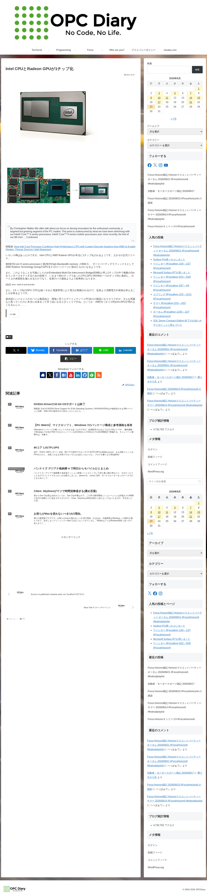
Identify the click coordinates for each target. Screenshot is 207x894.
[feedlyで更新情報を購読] (92, 375)
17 (159, 102)
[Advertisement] (71, 560)
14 (190, 97)
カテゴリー (153, 140)
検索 (149, 63)
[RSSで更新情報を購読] (99, 375)
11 (167, 97)
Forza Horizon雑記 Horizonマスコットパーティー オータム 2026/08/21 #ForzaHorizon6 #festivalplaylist (174, 179)
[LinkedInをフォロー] (78, 375)
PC (10, 337)
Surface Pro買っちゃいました (169, 259)
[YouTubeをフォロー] (71, 375)
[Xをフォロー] (50, 375)
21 (190, 102)
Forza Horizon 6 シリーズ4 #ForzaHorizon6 (171, 226)
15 (198, 97)
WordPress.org (156, 471)
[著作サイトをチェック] (43, 375)
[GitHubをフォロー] (85, 375)
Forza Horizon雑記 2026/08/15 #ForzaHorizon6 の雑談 (175, 200)
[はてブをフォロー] (64, 375)
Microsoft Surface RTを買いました (171, 272)
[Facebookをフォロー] (57, 375)
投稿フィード (155, 457)
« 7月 (174, 119)
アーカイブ (153, 126)
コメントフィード (157, 464)
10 (159, 97)
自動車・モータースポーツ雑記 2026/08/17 (171, 191)
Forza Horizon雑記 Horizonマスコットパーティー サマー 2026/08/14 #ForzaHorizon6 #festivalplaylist (174, 214)
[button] (70, 358)
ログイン (152, 449)
